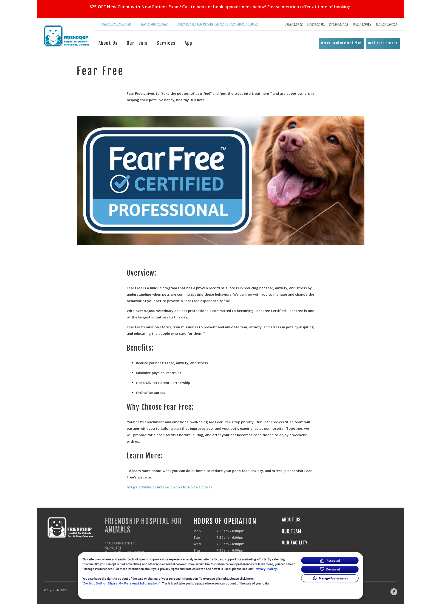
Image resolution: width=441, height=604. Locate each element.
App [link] (188, 43)
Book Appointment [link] (382, 43)
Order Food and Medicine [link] (341, 43)
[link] (66, 36)
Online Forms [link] (386, 24)
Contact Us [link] (316, 24)
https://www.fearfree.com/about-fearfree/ (170, 487)
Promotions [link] (338, 24)
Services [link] (166, 43)
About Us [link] (108, 43)
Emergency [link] (294, 24)
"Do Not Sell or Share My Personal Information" (121, 583)
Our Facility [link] (362, 24)
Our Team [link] (137, 43)
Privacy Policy (265, 569)
